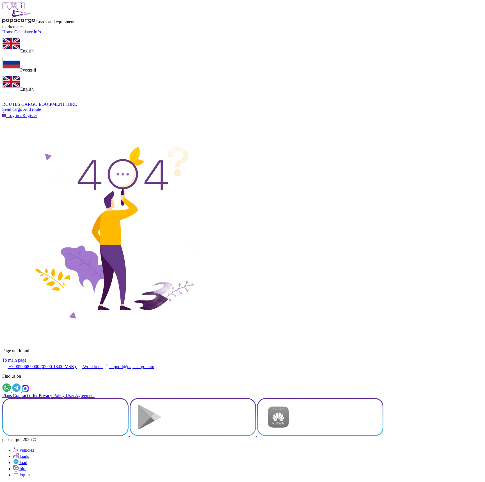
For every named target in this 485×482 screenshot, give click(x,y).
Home (8, 31)
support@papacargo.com (131, 366)
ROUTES (11, 104)
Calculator (24, 31)
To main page (14, 360)
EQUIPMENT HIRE (58, 104)
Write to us (92, 366)
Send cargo (12, 109)
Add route (32, 109)
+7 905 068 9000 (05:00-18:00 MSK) (42, 366)
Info (37, 31)
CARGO (30, 104)
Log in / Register (21, 115)
